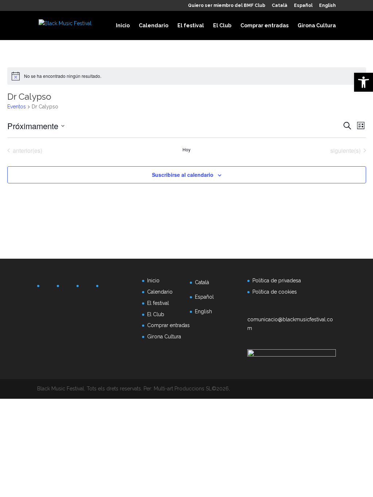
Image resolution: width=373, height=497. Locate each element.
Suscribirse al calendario (182, 174)
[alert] (186, 76)
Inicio (123, 25)
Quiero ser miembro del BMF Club (226, 5)
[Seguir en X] (68, 287)
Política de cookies (274, 292)
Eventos (16, 107)
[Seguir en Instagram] (87, 287)
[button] (363, 82)
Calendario (153, 25)
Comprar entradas (264, 25)
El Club (222, 25)
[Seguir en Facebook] (48, 287)
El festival (190, 25)
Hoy (186, 149)
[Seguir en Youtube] (107, 287)
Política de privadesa (276, 280)
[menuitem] (279, 7)
